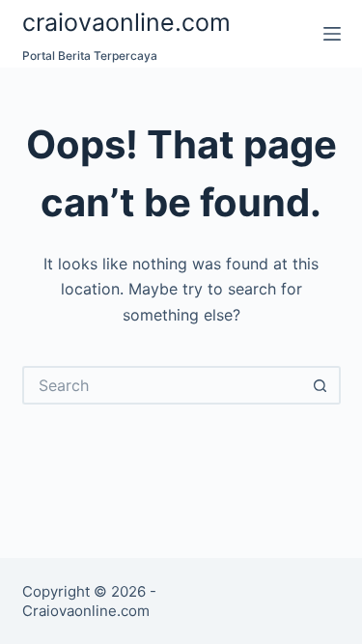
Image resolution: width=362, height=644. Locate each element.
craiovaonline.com (126, 22)
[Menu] (332, 33)
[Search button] (321, 385)
